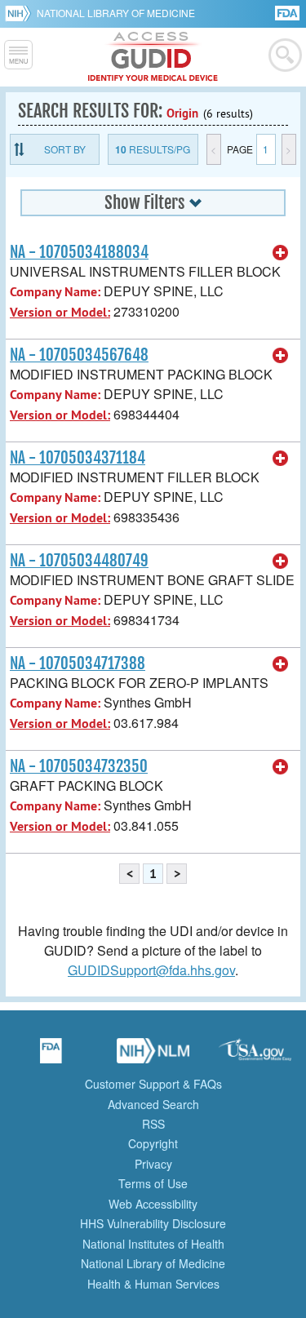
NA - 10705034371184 (77, 458)
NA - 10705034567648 (79, 355)
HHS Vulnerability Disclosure (153, 1223)
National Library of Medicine (116, 13)
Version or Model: (60, 312)
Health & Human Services (153, 1284)
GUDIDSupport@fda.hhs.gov (151, 970)
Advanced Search (153, 1104)
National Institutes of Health (153, 1244)
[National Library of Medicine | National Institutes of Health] (153, 1056)
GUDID (153, 57)
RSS (153, 1124)
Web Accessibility (153, 1204)
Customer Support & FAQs (153, 1084)
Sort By (65, 149)
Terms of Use (153, 1183)
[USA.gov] (255, 1056)
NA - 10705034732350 (79, 766)
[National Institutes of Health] (21, 13)
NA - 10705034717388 (77, 663)
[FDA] (288, 12)
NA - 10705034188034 (79, 252)
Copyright (153, 1143)
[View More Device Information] (281, 253)
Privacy (153, 1164)
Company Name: (55, 291)
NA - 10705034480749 (79, 560)
